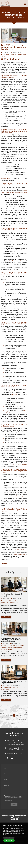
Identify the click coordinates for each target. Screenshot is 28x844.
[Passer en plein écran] (26, 712)
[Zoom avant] (26, 707)
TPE (21, 54)
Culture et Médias (7, 601)
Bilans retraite (9, 54)
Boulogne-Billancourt (6, 649)
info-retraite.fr (23, 146)
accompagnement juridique (19, 464)
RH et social (16, 54)
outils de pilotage (18, 496)
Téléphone (6, 774)
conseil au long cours (19, 554)
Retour (4, 564)
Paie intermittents (7, 687)
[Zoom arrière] (26, 709)
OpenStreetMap (24, 727)
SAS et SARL (6, 645)
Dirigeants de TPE (14, 645)
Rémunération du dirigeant (15, 647)
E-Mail (5, 779)
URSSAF (15, 602)
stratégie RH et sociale (7, 178)
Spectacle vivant (17, 687)
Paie (4, 54)
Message (6, 785)
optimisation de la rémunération (13, 261)
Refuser (10, 838)
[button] (14, 715)
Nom (5, 768)
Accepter (10, 840)
